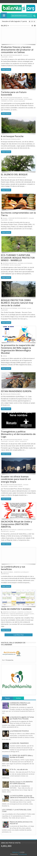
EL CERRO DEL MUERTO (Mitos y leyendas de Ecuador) (21, 756)
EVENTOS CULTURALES (10, 529)
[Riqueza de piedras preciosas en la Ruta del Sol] (5, 824)
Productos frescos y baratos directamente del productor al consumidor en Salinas (17, 49)
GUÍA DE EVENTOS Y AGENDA (16, 609)
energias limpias (13, 486)
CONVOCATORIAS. (8, 572)
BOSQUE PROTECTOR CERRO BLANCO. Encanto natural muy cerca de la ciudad (17, 303)
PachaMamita (22, 854)
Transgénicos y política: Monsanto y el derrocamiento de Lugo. (18, 434)
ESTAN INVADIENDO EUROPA (16, 391)
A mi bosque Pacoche (12, 136)
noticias (11, 57)
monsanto (11, 441)
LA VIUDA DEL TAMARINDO (19, 743)
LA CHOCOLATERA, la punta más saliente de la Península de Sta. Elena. (22, 796)
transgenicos (23, 441)
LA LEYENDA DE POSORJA (19, 731)
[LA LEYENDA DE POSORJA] (5, 734)
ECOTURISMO (28, 99)
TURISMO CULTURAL (7, 101)
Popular (7, 698)
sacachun (12, 531)
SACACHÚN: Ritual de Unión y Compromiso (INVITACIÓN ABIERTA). (16, 524)
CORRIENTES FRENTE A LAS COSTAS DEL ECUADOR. (20, 704)
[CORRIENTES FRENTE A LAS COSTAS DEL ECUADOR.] (5, 706)
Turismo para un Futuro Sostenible (13, 93)
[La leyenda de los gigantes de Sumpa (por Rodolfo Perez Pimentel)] (5, 720)
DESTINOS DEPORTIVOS (10, 263)
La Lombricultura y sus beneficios (13, 568)
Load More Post (18, 635)
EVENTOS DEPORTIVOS (16, 613)
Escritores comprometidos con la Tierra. (18, 214)
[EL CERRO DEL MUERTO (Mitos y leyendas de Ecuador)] (5, 758)
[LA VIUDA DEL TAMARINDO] (5, 746)
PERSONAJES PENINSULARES (11, 139)
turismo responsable (19, 101)
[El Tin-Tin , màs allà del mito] (5, 772)
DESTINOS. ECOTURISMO (16, 99)
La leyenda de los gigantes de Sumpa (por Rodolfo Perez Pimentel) (22, 718)
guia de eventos (5, 615)
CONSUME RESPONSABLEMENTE (12, 55)
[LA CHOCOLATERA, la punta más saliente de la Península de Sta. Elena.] (5, 798)
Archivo (18, 698)
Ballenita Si (15, 852)
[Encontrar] (34, 15)
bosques (5, 177)
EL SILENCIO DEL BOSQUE (14, 174)
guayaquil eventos (29, 613)
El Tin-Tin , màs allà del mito (19, 769)
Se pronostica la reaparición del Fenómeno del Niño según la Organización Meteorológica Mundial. (17, 349)
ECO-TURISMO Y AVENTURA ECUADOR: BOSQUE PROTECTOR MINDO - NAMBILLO (18, 258)
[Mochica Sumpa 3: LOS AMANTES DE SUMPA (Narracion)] (5, 784)
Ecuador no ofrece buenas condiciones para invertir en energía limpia (16, 479)
